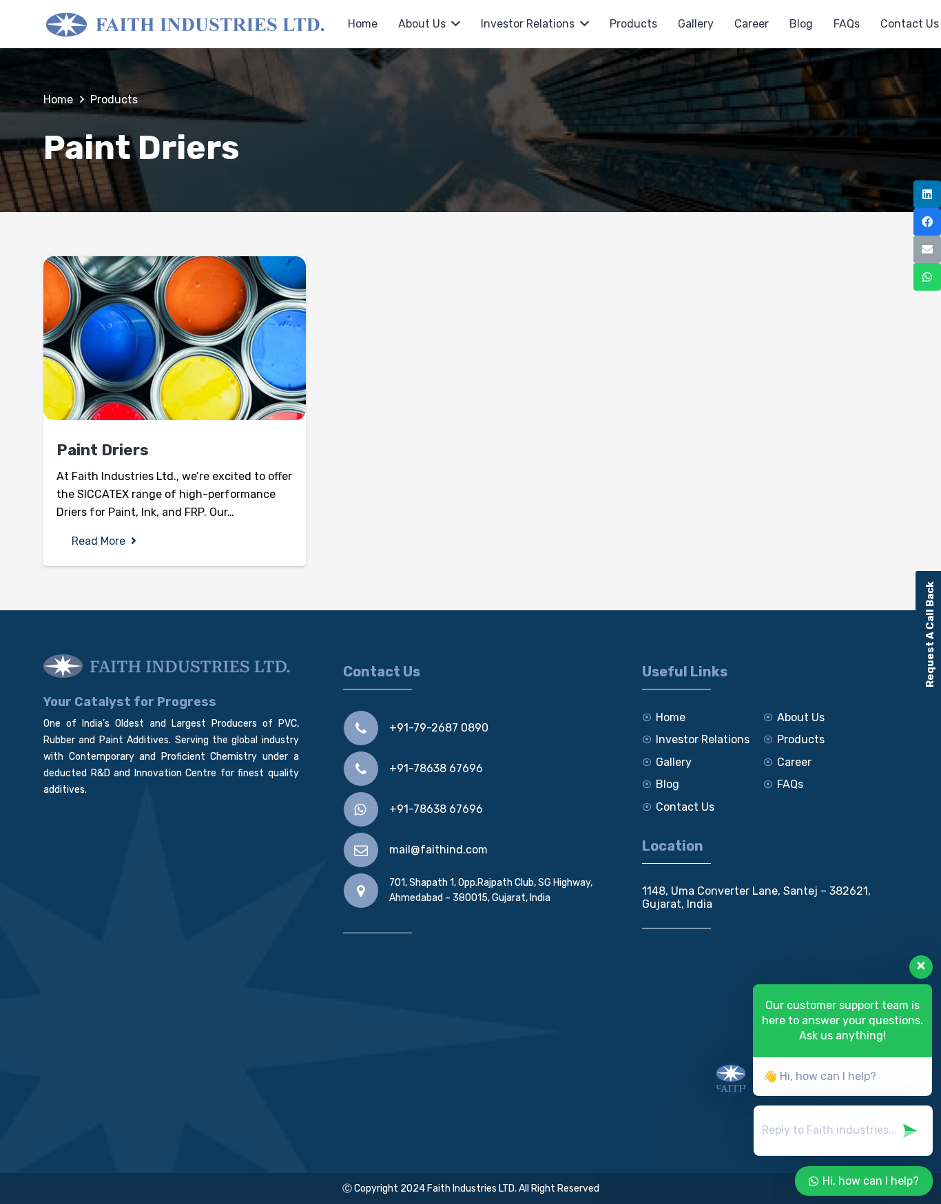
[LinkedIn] (927, 194)
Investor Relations (702, 739)
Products (801, 739)
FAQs (790, 784)
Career (794, 762)
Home (670, 717)
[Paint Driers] (174, 338)
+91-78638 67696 (436, 768)
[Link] (187, 24)
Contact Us (685, 806)
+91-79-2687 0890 (438, 727)
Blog (667, 784)
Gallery (674, 762)
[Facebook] (927, 222)
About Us (801, 717)
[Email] (927, 249)
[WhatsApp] (927, 277)
